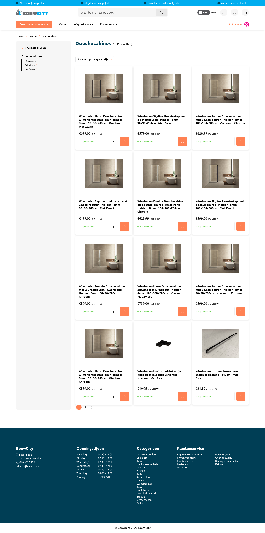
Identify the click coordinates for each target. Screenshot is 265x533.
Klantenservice (108, 24)
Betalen (219, 464)
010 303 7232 (27, 462)
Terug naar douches (35, 47)
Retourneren (222, 454)
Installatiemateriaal (148, 493)
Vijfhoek (30, 69)
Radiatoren (143, 490)
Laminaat (142, 457)
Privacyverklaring (187, 457)
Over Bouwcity (223, 457)
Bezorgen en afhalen (227, 461)
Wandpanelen (145, 483)
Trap (139, 486)
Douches (142, 467)
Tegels (140, 461)
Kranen (141, 470)
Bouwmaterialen (146, 454)
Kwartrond (31, 61)
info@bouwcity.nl (29, 466)
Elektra (141, 496)
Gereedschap (144, 499)
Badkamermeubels (147, 464)
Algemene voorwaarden (190, 454)
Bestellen (182, 464)
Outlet (63, 24)
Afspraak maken (83, 24)
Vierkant (30, 65)
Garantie (182, 467)
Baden (140, 480)
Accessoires (143, 477)
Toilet (140, 473)
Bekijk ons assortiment (33, 24)
